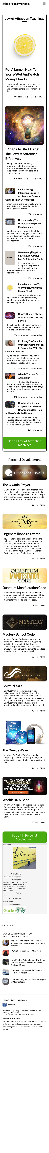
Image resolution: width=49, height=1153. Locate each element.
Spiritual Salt (12, 686)
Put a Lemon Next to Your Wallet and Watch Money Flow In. (22, 74)
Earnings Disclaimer (11, 1012)
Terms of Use (35, 1011)
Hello (33, 1014)
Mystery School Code (19, 634)
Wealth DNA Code (16, 800)
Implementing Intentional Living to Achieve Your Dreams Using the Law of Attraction (28, 943)
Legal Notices (22, 1011)
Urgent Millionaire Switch (21, 534)
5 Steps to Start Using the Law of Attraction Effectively (21, 154)
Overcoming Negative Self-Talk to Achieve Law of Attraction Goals (30, 255)
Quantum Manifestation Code (24, 588)
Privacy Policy (8, 1011)
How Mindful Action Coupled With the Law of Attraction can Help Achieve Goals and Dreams (28, 962)
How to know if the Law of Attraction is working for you (30, 317)
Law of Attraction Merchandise (16, 1014)
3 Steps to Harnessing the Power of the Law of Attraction (27, 971)
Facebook (11, 1005)
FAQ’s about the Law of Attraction (26, 951)
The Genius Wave (15, 750)
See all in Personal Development (24, 837)
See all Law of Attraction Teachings (24, 443)
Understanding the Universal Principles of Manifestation (30, 223)
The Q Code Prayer (16, 485)
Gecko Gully (15, 1018)
